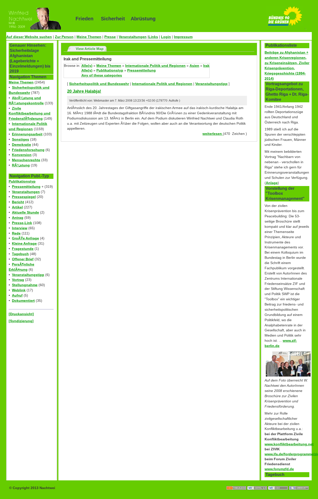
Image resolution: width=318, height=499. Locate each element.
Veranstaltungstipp (28, 275)
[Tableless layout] (236, 483)
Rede (16, 233)
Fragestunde (23, 249)
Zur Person (64, 37)
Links (153, 37)
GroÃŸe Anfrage (25, 238)
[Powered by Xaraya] (299, 483)
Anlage (272, 183)
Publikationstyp (22, 181)
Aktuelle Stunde (25, 212)
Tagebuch (20, 254)
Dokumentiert (23, 301)
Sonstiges (20, 139)
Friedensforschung (28, 150)
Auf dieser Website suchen (29, 37)
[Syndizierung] (21, 321)
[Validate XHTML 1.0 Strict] (257, 483)
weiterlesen (212, 134)
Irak (206, 66)
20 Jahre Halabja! (84, 91)
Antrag (17, 218)
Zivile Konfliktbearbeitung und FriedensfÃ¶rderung (29, 113)
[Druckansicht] (21, 314)
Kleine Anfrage (24, 243)
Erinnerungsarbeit (27, 134)
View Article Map (90, 49)
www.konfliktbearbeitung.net (289, 444)
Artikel (17, 207)
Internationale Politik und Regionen (155, 66)
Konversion (22, 155)
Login (166, 37)
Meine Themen (89, 37)
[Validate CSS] (278, 483)
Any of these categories (101, 75)
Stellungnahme (25, 285)
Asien (194, 66)
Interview (19, 228)
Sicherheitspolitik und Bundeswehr (99, 84)
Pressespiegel (24, 197)
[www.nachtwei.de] (37, 18)
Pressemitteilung (26, 187)
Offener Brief (23, 259)
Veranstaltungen (133, 37)
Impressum (183, 37)
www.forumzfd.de (279, 469)
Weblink (19, 290)
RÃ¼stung (21, 165)
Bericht (18, 202)
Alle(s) (86, 66)
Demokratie (21, 145)
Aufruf (17, 295)
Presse (110, 37)
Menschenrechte (26, 160)
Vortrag (18, 280)
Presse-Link (22, 223)
